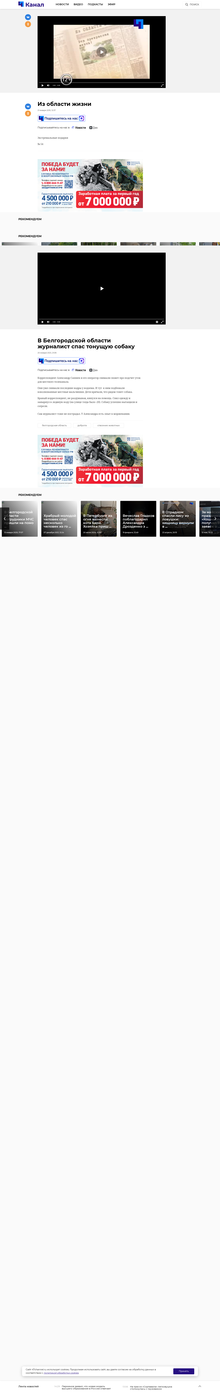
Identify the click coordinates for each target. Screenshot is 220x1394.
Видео (78, 4)
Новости (62, 4)
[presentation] (4, 518)
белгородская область (54, 425)
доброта (82, 425)
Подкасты (95, 4)
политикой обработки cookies (61, 1372)
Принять (184, 1371)
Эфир (111, 4)
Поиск (194, 4)
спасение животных (108, 425)
